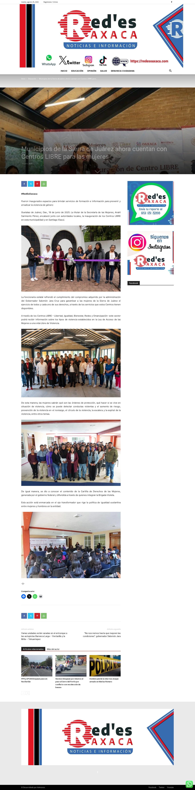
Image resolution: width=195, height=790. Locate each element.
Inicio (64, 70)
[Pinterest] (37, 184)
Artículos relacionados (33, 649)
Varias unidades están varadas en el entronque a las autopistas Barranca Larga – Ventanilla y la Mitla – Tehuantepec (44, 636)
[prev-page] (23, 693)
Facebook (133, 283)
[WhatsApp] (44, 184)
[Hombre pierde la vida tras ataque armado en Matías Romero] (105, 665)
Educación (77, 70)
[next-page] (27, 693)
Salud (103, 70)
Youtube (170, 787)
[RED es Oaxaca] (97, 35)
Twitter (161, 787)
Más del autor (53, 649)
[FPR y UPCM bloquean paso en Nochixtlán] (36, 665)
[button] (170, 71)
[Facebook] (171, 2)
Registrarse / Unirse (51, 2)
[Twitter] (31, 184)
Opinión (91, 70)
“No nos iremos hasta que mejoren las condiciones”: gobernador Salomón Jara (102, 635)
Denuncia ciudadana (122, 70)
